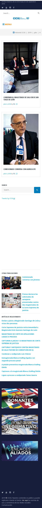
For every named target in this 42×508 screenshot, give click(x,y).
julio (35, 32)
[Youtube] (6, 7)
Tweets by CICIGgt (8, 198)
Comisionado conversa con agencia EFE (19, 169)
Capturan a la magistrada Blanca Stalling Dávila (21, 371)
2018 (29, 32)
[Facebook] (13, 7)
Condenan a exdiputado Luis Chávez (16, 354)
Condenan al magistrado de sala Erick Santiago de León (21, 98)
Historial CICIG (20, 32)
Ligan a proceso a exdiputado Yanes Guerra (19, 375)
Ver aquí (25, 500)
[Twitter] (2, 7)
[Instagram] (10, 7)
